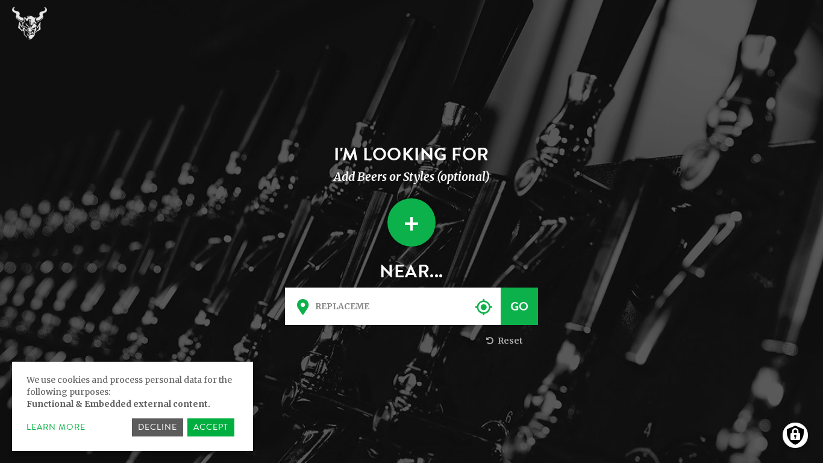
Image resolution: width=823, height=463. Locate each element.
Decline (157, 427)
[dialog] (132, 406)
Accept (210, 427)
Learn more (56, 427)
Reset (509, 340)
